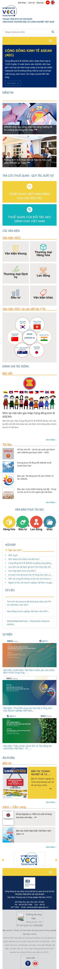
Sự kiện (7, 634)
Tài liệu (7, 444)
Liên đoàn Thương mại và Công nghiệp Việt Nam (28, 21)
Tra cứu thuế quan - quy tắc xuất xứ (28, 176)
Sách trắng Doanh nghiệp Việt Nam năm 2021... (28, 611)
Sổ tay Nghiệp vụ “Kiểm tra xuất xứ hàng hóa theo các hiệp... (34, 816)
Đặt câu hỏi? (15, 550)
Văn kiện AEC (11, 237)
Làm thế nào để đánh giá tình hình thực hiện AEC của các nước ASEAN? (31, 566)
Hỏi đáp (10, 545)
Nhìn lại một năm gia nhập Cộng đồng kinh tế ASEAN (28, 414)
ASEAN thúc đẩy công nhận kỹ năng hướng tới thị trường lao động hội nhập (28, 128)
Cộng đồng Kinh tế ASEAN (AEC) (28, 52)
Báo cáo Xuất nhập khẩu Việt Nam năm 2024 (33, 832)
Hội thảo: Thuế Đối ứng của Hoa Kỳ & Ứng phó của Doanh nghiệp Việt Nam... (27, 709)
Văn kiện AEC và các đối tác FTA (24, 309)
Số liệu (10, 590)
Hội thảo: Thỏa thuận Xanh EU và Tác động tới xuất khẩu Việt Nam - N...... (27, 747)
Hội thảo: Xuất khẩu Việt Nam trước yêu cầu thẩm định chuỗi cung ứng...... (29, 671)
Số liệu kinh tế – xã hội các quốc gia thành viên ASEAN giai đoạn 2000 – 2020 (36, 451)
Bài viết (7, 373)
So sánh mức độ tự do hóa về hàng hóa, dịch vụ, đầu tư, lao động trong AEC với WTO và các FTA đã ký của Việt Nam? (31, 574)
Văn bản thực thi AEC (29, 509)
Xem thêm (12, 83)
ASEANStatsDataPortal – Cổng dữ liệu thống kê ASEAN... (28, 623)
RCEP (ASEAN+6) (29, 336)
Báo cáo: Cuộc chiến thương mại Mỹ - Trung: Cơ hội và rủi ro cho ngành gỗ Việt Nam (37, 490)
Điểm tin (7, 93)
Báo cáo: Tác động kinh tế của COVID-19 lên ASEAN (35, 477)
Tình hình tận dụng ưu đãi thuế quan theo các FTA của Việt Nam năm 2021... (29, 603)
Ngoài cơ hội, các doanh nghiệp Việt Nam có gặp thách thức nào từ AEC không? (31, 582)
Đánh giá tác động (15, 366)
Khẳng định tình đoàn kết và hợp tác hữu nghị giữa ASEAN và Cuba (27, 161)
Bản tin (7, 763)
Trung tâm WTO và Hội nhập (17, 19)
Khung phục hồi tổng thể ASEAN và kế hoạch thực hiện (34, 464)
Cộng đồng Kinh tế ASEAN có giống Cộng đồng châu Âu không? (31, 562)
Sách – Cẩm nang (14, 807)
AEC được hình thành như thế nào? (24, 559)
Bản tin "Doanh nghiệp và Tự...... (41, 772)
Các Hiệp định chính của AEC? (22, 570)
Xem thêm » (51, 439)
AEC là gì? (13, 555)
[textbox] (29, 32)
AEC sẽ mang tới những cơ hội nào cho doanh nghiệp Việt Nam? (31, 578)
